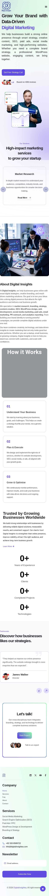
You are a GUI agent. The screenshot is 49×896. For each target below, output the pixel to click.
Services (5, 794)
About (4, 800)
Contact (5, 803)
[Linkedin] (30, 775)
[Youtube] (40, 775)
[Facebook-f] (45, 775)
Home (4, 791)
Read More (22, 198)
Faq (3, 797)
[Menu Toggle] (46, 6)
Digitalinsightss (20, 888)
